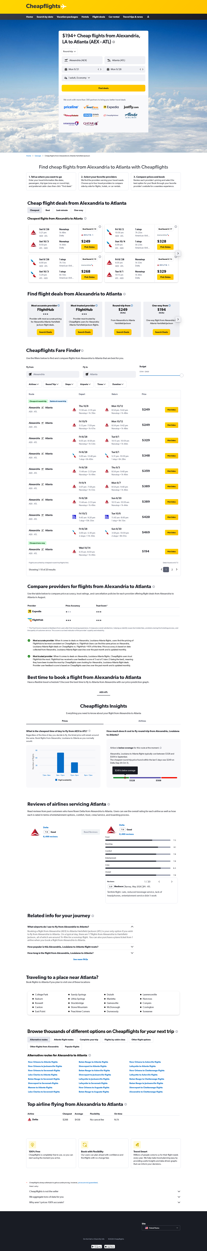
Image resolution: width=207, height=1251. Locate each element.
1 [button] (166, 569)
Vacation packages (67, 16)
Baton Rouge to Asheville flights (94, 1070)
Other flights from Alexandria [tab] (44, 1046)
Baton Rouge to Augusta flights (94, 1092)
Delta (45, 827)
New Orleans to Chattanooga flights (146, 1070)
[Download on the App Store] (110, 1247)
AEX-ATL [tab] (103, 692)
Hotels (85, 16)
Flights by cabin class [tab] (115, 1039)
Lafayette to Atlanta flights (142, 1066)
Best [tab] (48, 210)
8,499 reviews (50, 836)
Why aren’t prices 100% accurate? (46, 1202)
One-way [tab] (78, 210)
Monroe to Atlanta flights (40, 1087)
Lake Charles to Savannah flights (44, 1092)
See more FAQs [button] (80, 959)
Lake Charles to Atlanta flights (42, 1074)
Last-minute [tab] (62, 210)
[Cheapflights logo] (43, 6)
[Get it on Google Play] (96, 1247)
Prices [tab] (65, 721)
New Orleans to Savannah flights (44, 1070)
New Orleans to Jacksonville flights (45, 1066)
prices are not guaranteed (88, 1183)
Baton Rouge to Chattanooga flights (146, 1079)
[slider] (182, 375)
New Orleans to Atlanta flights (43, 1062)
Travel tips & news (133, 16)
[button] (113, 42)
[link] (45, 332)
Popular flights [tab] (72, 1046)
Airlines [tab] (142, 721)
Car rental (114, 16)
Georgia (38, 156)
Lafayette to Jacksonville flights (94, 1079)
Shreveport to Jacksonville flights (95, 1074)
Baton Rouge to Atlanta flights (93, 1062)
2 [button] (172, 569)
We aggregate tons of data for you (46, 1196)
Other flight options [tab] (141, 1039)
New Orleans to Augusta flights (94, 1087)
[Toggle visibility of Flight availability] (63, 780)
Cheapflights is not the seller (43, 1191)
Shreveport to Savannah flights (43, 1083)
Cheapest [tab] (34, 210)
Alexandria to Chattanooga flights (146, 1092)
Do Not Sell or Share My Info (93, 1239)
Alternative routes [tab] (39, 1039)
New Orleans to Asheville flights (145, 1062)
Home (29, 16)
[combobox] (70, 51)
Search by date (45, 16)
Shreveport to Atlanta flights (93, 1066)
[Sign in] (148, 16)
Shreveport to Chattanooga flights (146, 1087)
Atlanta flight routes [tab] (63, 1039)
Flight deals (98, 16)
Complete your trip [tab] (89, 1039)
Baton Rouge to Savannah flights (44, 1079)
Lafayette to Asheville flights (143, 1074)
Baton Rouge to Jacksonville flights (146, 1083)
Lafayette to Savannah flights (93, 1083)
